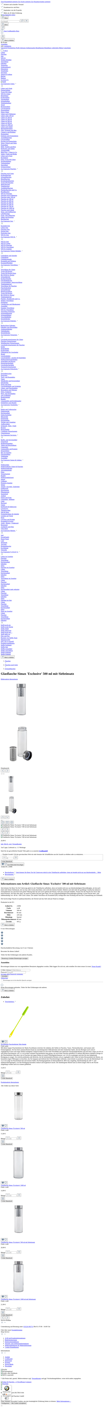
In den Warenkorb (7, 861)
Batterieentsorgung (11, 1340)
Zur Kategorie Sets (7, 221)
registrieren (7, 46)
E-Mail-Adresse (6, 970)
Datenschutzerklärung (12, 1342)
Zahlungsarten (31, 48)
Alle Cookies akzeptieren (18, 1403)
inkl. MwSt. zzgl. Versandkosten (11, 844)
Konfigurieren (5, 1403)
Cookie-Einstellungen (12, 1347)
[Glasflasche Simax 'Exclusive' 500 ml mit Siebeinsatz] (21, 700)
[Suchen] (22, 20)
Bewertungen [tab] (9, 874)
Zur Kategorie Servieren (9, 435)
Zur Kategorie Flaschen (8, 169)
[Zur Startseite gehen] (8, 15)
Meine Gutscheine (65, 48)
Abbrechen (4, 978)
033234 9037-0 (28, 1326)
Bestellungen (40, 48)
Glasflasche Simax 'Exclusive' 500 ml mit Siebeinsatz (18, 1242)
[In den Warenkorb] (3, 1075)
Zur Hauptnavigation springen (40, 2)
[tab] (53, 872)
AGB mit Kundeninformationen (15, 1338)
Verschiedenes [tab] (9, 1001)
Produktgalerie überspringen (10, 1082)
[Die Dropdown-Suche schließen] (26, 20)
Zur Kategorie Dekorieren (9, 369)
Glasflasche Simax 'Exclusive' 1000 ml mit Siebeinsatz (18, 1299)
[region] (52, 759)
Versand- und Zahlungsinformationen (17, 1343)
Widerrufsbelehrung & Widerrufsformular (18, 1345)
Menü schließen (9, 40)
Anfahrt (7, 1357)
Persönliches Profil (13, 48)
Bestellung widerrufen (51, 48)
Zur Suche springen (24, 2)
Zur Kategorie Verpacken (9, 335)
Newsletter (8, 1366)
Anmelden (4, 44)
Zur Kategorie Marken (8, 530)
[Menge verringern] (4, 857)
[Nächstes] (7, 770)
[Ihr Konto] (3, 36)
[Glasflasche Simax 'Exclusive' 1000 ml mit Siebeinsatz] (18, 1294)
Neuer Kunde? (96, 966)
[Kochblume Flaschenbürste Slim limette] (18, 1039)
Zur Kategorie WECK (8, 237)
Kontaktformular (17, 1330)
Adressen (23, 48)
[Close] (1, 820)
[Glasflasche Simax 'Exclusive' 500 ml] (18, 1123)
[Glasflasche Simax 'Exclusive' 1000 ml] (18, 1180)
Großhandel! (43, 851)
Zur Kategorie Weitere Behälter (11, 251)
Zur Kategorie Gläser (8, 84)
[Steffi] (52, 82)
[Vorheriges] (3, 770)
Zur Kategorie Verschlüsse (9, 265)
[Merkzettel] (2, 34)
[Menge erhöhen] (16, 857)
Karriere (7, 1362)
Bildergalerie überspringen (9, 679)
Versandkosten (36, 1378)
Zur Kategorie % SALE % (9, 552)
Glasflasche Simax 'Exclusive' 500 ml (13, 1128)
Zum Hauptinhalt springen (9, 2)
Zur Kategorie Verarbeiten (9, 405)
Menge (3, 1073)
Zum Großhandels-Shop (11, 31)
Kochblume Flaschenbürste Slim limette (13, 1044)
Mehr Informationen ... (64, 1401)
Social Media (9, 1364)
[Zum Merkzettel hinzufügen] (4, 1041)
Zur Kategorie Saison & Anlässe (11, 460)
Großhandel (8, 1359)
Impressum (8, 1361)
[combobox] (10, 21)
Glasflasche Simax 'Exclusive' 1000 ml (13, 1185)
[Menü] (10, 1386)
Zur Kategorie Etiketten (8, 321)
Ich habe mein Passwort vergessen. (12, 974)
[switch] (7, 1398)
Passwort (4, 972)
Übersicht (4, 48)
